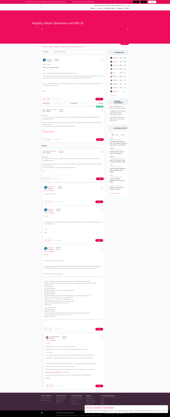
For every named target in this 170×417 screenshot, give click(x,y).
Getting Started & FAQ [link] (45, 398)
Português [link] (103, 403)
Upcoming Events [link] (89, 403)
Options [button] (103, 46)
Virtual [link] (117, 134)
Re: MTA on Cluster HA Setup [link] (77, 46)
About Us (94, 415)
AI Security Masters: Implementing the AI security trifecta (117, 180)
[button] (136, 2)
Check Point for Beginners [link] (61, 398)
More (126, 8)
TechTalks (73, 402)
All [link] (112, 134)
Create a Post (124, 43)
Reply (99, 99)
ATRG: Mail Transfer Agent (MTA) (53, 372)
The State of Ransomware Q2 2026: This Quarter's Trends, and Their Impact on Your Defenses (118, 143)
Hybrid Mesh (57, 46)
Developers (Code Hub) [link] (90, 400)
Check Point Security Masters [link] (76, 398)
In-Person (112, 148)
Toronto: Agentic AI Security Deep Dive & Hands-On (117, 152)
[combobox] (79, 51)
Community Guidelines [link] (45, 400)
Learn (99, 8)
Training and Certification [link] (76, 403)
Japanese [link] (102, 402)
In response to (49, 190)
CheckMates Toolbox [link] (90, 398)
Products (93, 8)
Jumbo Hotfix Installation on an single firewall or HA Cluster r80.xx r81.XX (117, 119)
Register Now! (50, 31)
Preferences (152, 1)
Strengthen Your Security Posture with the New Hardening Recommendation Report (118, 112)
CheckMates (45, 46)
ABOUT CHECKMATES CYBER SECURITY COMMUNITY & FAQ (109, 5)
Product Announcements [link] (90, 402)
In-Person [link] (122, 134)
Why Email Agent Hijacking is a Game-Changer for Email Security (118, 170)
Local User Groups (109, 8)
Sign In (128, 5)
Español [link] (102, 398)
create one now (160, 410)
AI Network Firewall (65, 46)
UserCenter (99, 415)
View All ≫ (112, 95)
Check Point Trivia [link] (59, 400)
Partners (120, 8)
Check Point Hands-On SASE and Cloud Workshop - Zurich (117, 161)
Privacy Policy (69, 1)
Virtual (111, 138)
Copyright (82, 415)
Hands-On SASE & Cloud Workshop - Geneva (116, 188)
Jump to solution (47, 64)
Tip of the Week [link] (74, 400)
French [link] (102, 400)
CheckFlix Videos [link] (59, 402)
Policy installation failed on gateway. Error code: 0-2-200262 (118, 107)
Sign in (87, 410)
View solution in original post (48, 131)
